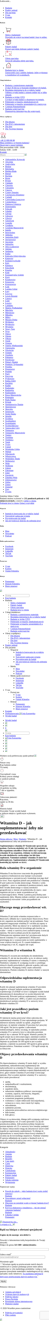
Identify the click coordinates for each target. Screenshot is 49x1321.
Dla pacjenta (10, 13)
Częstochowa (10, 202)
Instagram (20, 680)
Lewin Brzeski (11, 296)
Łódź (7, 301)
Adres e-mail (5, 1254)
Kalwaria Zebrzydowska (15, 256)
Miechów (9, 310)
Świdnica (9, 419)
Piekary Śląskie (11, 362)
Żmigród (8, 487)
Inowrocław (10, 232)
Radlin (8, 386)
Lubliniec (9, 305)
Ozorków (9, 355)
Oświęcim (9, 350)
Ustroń (8, 447)
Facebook (20, 678)
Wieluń (8, 451)
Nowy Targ (10, 329)
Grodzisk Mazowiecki (14, 228)
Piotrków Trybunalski (14, 364)
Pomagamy (20, 704)
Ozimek (8, 353)
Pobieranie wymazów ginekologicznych (27, 622)
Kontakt (8, 17)
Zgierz (8, 484)
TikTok (19, 685)
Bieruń (8, 174)
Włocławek (10, 454)
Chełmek (9, 183)
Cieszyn (8, 190)
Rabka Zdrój (10, 381)
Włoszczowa (10, 456)
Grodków (9, 225)
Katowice (9, 258)
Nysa (7, 331)
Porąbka (8, 367)
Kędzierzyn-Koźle (12, 261)
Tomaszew (9, 430)
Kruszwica (9, 282)
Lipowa (8, 298)
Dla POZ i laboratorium (20, 638)
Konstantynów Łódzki (14, 275)
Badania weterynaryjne (20, 631)
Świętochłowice (11, 426)
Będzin (8, 166)
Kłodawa (9, 265)
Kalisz (7, 254)
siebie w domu (30, 501)
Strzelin (8, 416)
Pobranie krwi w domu (9, 503)
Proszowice (10, 369)
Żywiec (8, 492)
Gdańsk (8, 211)
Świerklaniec (10, 423)
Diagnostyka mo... (10, 1222)
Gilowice (9, 216)
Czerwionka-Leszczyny (15, 199)
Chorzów (9, 185)
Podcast (19, 673)
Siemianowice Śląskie (14, 404)
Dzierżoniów (10, 206)
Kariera (19, 697)
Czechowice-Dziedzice (14, 195)
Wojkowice (10, 461)
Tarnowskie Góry (12, 428)
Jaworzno (9, 242)
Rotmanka (9, 397)
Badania (8, 8)
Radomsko (9, 388)
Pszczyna (9, 376)
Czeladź (8, 197)
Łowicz (8, 303)
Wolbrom (9, 466)
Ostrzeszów (10, 348)
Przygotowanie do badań (26, 659)
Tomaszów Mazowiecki (15, 433)
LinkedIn (19, 683)
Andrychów (10, 164)
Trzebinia (9, 437)
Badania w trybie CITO (20, 619)
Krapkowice (10, 280)
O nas (7, 15)
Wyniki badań (11, 716)
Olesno (8, 336)
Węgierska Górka (12, 449)
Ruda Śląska (10, 400)
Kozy (7, 277)
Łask (7, 287)
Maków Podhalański (13, 308)
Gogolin (8, 223)
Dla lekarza (15, 636)
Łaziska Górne (11, 289)
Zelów (8, 482)
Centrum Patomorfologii (20, 629)
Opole (7, 341)
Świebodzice (10, 421)
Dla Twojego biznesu (19, 643)
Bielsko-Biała (10, 171)
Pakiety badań (16, 605)
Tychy (7, 444)
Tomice (8, 435)
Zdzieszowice (11, 480)
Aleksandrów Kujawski (15, 159)
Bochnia (8, 176)
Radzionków (10, 393)
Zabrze (8, 468)
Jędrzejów (9, 244)
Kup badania (10, 598)
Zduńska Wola (11, 477)
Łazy (7, 291)
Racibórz (9, 383)
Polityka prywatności (14, 1313)
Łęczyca (8, 294)
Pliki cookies (10, 1315)
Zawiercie (9, 475)
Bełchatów (9, 169)
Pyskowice (9, 378)
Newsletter (20, 671)
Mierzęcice (9, 313)
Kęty (7, 263)
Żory (7, 489)
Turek (7, 442)
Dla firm (13, 640)
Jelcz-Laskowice (12, 247)
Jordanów (9, 251)
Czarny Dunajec (12, 192)
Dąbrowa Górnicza (13, 204)
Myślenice (9, 322)
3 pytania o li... (6, 1224)
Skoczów (9, 409)
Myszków (9, 327)
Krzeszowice (10, 284)
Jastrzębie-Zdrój (11, 237)
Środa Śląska (10, 414)
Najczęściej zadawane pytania (28, 657)
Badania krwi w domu (19, 610)
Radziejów (9, 390)
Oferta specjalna (17, 607)
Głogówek (9, 221)
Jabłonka (9, 235)
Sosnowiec (9, 411)
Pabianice (9, 357)
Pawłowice (9, 360)
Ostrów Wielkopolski (14, 345)
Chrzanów (9, 188)
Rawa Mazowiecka (13, 395)
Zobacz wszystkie (26, 503)
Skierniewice (10, 407)
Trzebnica (9, 440)
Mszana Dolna (11, 320)
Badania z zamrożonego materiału (24, 614)
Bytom (8, 181)
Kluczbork (9, 268)
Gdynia (8, 214)
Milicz (7, 317)
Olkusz (8, 338)
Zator (7, 473)
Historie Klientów (23, 706)
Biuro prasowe (22, 709)
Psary (7, 374)
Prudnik (8, 371)
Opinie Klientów (23, 699)
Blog (18, 669)
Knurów (8, 270)
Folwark (8, 209)
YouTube (19, 687)
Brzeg (7, 178)
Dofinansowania (12, 713)
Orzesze (8, 343)
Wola (7, 463)
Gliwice (8, 218)
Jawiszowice (10, 239)
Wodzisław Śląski (12, 459)
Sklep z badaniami (18, 603)
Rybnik (8, 402)
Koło (7, 272)
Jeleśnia (8, 249)
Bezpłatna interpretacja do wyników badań (28, 617)
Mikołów (9, 315)
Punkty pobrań (11, 10)
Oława (8, 334)
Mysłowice (9, 324)
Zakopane (9, 470)
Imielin (8, 230)
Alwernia (9, 162)
